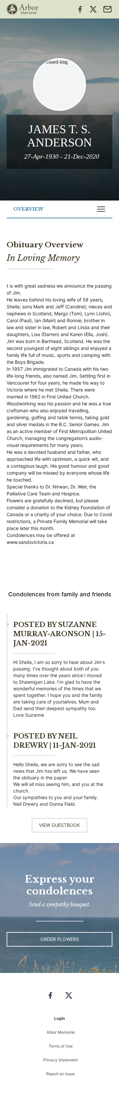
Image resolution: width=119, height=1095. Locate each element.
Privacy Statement (60, 1059)
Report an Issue (60, 1073)
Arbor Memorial (61, 1032)
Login (59, 1018)
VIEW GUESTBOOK (59, 825)
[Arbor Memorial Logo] (22, 9)
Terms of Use (61, 1046)
